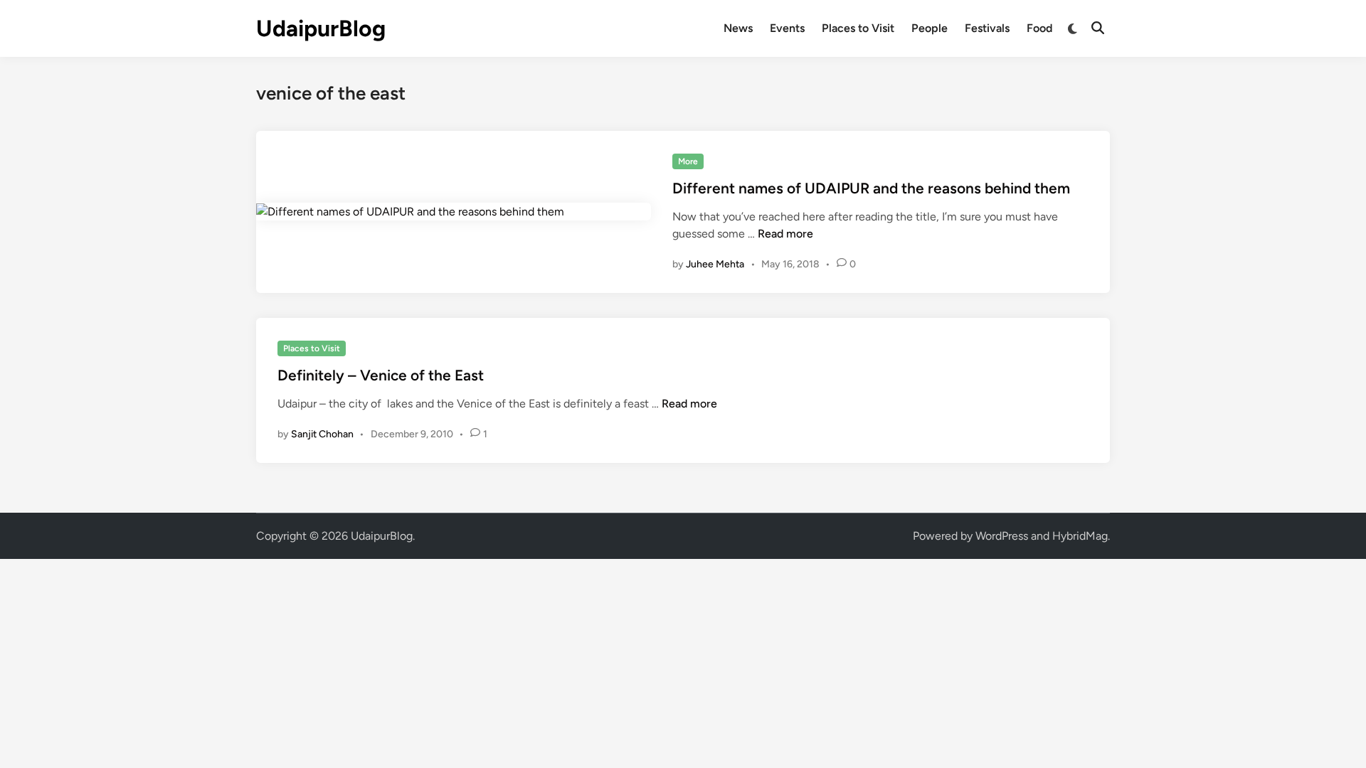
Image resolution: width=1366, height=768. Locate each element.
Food (1039, 28)
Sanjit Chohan (322, 434)
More (688, 161)
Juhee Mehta (715, 264)
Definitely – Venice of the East (380, 375)
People (929, 28)
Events (787, 28)
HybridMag (1080, 536)
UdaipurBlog (321, 28)
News (738, 28)
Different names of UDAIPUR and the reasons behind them (871, 188)
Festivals (987, 28)
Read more (785, 233)
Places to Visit (858, 28)
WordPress (1001, 536)
